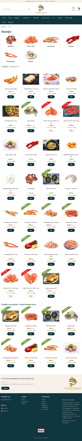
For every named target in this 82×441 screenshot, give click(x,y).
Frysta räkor (31, 46)
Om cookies (45, 409)
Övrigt (4, 22)
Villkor (23, 399)
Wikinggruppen (45, 437)
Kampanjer (10, 22)
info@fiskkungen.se (6, 399)
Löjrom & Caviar (45, 18)
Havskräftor (51, 46)
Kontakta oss (25, 401)
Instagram (5, 411)
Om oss (44, 401)
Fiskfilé (4, 18)
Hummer (71, 46)
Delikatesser (26, 18)
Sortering (4, 66)
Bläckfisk (11, 46)
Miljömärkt (36, 18)
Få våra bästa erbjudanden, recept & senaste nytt (17, 378)
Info (51, 130)
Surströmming (68, 18)
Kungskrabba (11, 61)
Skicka (5, 388)
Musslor (30, 61)
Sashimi (10, 18)
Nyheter (44, 403)
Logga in (24, 403)
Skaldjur (17, 18)
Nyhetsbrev (45, 405)
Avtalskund (45, 407)
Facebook (5, 408)
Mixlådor (60, 18)
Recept (43, 399)
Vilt (53, 18)
